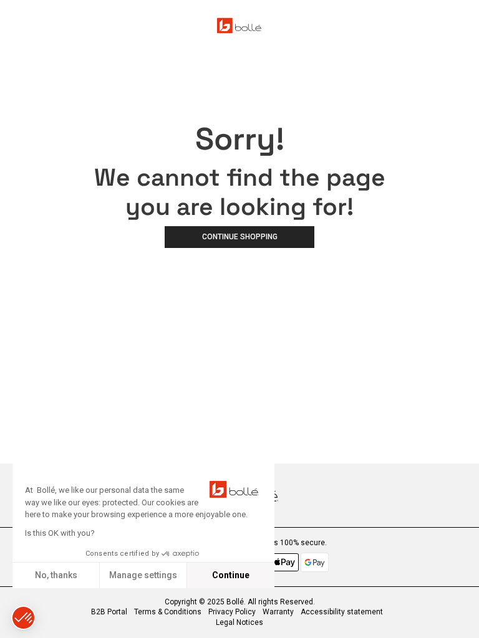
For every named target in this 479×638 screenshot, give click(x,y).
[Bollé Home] (239, 25)
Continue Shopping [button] (240, 236)
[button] (23, 618)
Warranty (278, 611)
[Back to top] (463, 612)
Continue (230, 575)
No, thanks (56, 575)
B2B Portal (109, 611)
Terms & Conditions (167, 611)
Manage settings (143, 575)
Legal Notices (239, 622)
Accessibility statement (342, 611)
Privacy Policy (232, 611)
